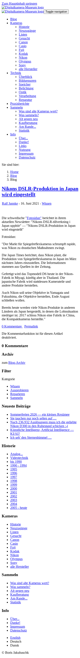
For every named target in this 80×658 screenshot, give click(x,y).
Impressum (17, 626)
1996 (13, 473)
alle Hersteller (19, 566)
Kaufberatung (19, 594)
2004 (13, 504)
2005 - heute (18, 508)
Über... (14, 619)
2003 (13, 500)
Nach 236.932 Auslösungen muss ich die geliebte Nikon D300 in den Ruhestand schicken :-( (43, 424)
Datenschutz (18, 630)
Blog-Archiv (16, 362)
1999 (13, 484)
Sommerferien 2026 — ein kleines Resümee (40, 414)
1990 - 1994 (18, 465)
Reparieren (17, 394)
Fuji (13, 547)
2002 (13, 496)
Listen (14, 532)
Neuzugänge (18, 528)
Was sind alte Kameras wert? (29, 583)
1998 (13, 481)
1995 (13, 469)
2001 (13, 492)
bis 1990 (16, 461)
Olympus (16, 559)
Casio (14, 543)
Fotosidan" (34, 218)
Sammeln (16, 398)
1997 (13, 477)
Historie (15, 524)
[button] (16, 23)
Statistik (15, 602)
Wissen (46, 203)
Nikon (14, 555)
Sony (13, 563)
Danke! (15, 623)
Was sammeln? (20, 587)
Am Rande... (19, 598)
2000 (13, 488)
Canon (14, 540)
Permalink (31, 326)
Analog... (16, 454)
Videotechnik (19, 458)
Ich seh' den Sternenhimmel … (31, 437)
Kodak (14, 551)
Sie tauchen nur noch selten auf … (33, 418)
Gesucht (15, 536)
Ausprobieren (19, 390)
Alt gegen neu (19, 590)
